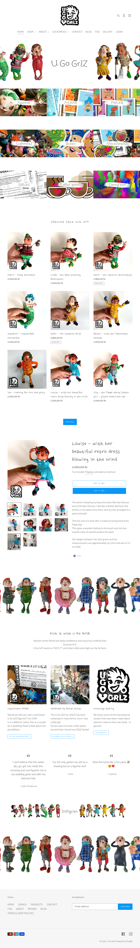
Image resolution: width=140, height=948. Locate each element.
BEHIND (32, 909)
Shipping (89, 472)
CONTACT (52, 905)
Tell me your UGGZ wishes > (19, 736)
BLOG (44, 909)
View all (70, 422)
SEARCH (22, 905)
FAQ (10, 909)
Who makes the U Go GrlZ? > (62, 736)
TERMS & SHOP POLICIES (21, 913)
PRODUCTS (37, 905)
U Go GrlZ (111, 941)
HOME (11, 905)
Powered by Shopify (124, 941)
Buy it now (99, 491)
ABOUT (20, 909)
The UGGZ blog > (101, 733)
